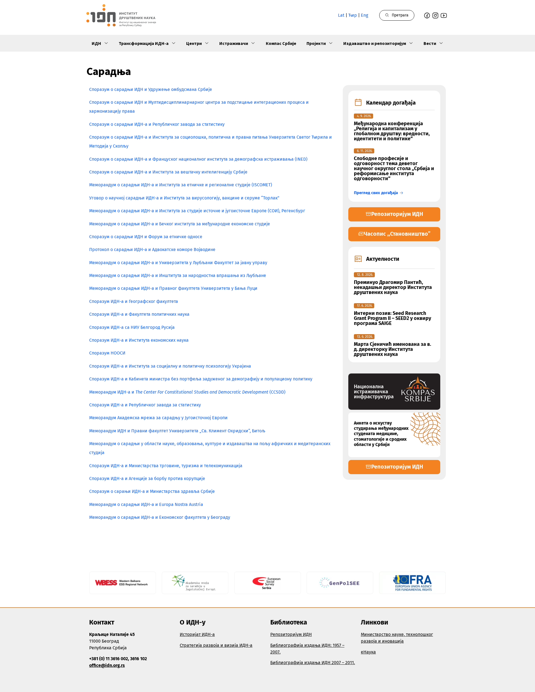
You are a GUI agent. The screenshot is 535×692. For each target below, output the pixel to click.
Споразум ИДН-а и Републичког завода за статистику (145, 405)
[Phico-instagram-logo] (435, 15)
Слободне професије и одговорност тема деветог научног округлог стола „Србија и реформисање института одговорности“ (394, 168)
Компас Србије (281, 43)
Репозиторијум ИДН (291, 634)
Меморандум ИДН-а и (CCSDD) (187, 392)
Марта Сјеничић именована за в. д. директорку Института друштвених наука (392, 349)
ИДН (96, 43)
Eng (364, 15)
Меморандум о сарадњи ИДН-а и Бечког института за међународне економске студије (179, 223)
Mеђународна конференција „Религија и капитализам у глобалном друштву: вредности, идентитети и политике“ (392, 131)
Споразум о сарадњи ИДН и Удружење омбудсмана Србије (150, 89)
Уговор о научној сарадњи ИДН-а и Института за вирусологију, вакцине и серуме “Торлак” (184, 198)
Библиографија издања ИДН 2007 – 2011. (312, 662)
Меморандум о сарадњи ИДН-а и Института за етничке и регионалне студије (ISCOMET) (180, 184)
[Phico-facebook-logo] (427, 15)
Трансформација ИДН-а (144, 43)
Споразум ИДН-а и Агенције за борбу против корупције (147, 478)
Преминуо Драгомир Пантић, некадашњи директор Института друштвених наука (393, 287)
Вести (430, 43)
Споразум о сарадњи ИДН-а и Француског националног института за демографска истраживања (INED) (198, 159)
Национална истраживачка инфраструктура (374, 392)
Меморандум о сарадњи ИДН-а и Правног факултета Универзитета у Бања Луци (173, 288)
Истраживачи (233, 43)
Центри (194, 43)
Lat (341, 15)
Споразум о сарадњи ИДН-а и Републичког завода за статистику (157, 124)
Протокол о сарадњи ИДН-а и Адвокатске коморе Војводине (152, 249)
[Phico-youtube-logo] (443, 15)
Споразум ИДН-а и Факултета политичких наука (139, 314)
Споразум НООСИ (107, 353)
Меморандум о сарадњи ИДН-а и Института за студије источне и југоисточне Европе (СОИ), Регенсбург (197, 210)
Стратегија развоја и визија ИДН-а (216, 645)
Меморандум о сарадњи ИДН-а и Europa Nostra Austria (146, 504)
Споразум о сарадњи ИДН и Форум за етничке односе (145, 236)
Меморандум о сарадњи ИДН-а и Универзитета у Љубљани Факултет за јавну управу (178, 262)
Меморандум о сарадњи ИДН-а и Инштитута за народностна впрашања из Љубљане (177, 275)
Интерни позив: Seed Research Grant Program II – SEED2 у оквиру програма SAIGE (392, 318)
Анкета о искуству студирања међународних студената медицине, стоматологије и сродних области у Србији (381, 433)
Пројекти (316, 43)
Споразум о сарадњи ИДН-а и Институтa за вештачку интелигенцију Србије (168, 172)
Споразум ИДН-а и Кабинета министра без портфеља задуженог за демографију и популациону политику (200, 379)
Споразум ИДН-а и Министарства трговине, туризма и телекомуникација (165, 465)
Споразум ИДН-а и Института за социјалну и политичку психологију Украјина (170, 366)
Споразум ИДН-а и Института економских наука (139, 340)
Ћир (352, 15)
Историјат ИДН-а (197, 634)
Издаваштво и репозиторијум (374, 43)
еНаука (368, 652)
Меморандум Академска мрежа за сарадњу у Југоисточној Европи (158, 417)
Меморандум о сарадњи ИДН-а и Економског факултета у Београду (159, 517)
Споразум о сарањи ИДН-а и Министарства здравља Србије (152, 491)
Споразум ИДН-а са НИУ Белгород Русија (132, 327)
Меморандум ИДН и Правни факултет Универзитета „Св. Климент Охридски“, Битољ (177, 430)
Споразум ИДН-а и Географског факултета (133, 301)
